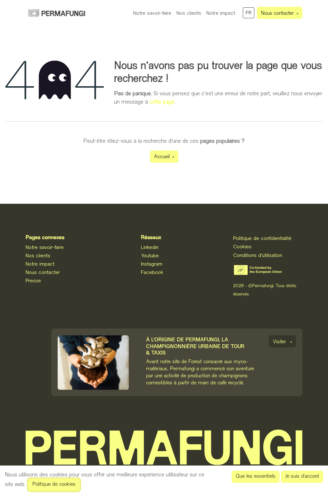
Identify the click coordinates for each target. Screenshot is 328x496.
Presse (33, 280)
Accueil (162, 157)
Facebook (152, 272)
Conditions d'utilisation (257, 255)
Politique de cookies (54, 484)
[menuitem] (152, 12)
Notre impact (40, 263)
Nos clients (38, 255)
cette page (162, 102)
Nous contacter (277, 13)
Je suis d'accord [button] (302, 476)
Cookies (242, 246)
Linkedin (150, 247)
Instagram (151, 263)
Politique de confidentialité (262, 238)
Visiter (279, 342)
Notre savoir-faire (45, 247)
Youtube (150, 255)
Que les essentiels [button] (255, 476)
